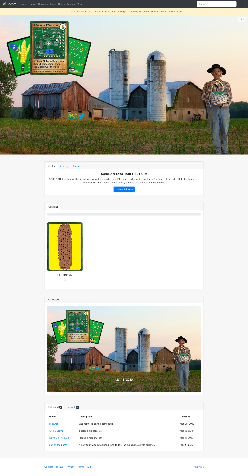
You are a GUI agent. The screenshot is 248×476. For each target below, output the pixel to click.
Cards (61, 4)
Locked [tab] (72, 407)
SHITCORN (64, 275)
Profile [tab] (51, 166)
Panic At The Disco (171, 11)
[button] (58, 349)
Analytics (199, 466)
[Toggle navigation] (242, 4)
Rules (53, 4)
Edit (242, 19)
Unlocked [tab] (54, 407)
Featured (54, 423)
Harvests (43, 4)
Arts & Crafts (56, 430)
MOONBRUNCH (147, 11)
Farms (23, 4)
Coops (32, 4)
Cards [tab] (52, 206)
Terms (81, 466)
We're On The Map (59, 437)
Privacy (70, 466)
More (80, 4)
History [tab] (64, 166)
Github (59, 466)
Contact (48, 466)
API (89, 466)
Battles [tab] (77, 166)
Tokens (71, 4)
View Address (125, 189)
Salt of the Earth (58, 444)
